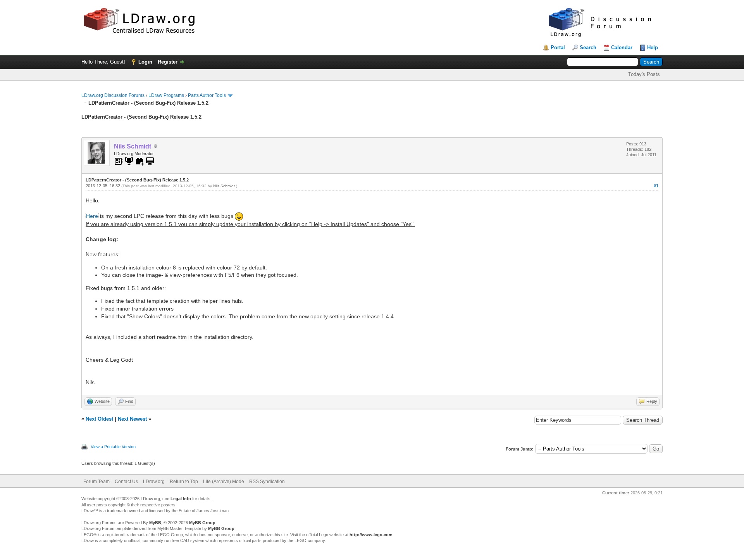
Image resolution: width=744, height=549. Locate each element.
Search (588, 47)
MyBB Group (202, 522)
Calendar (621, 47)
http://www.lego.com (371, 534)
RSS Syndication (267, 481)
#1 (656, 185)
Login (145, 62)
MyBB (155, 522)
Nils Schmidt (224, 186)
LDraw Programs (166, 95)
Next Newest (132, 419)
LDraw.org (154, 481)
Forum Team (96, 481)
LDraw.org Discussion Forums (113, 95)
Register (167, 62)
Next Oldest (99, 419)
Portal (558, 47)
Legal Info (180, 498)
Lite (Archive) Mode (223, 481)
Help (652, 47)
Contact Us (126, 481)
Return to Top (184, 481)
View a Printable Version (113, 446)
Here (92, 216)
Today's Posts (644, 74)
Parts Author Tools (207, 95)
